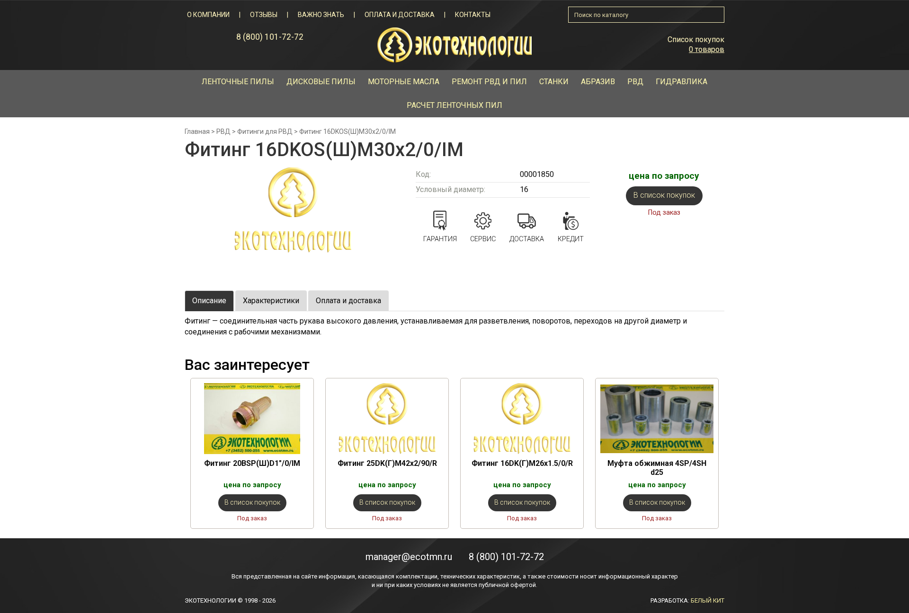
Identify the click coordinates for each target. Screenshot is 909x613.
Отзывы (263, 14)
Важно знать (321, 14)
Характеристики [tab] (271, 300)
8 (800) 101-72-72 (269, 37)
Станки (554, 81)
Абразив (598, 81)
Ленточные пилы (238, 81)
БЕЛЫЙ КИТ (707, 600)
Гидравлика (681, 81)
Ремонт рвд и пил (489, 81)
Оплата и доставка (400, 14)
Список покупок (696, 39)
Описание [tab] (209, 300)
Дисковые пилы (321, 81)
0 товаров (706, 49)
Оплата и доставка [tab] (348, 300)
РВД (635, 81)
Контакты (472, 14)
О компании (208, 14)
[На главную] (454, 44)
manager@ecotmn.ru (408, 556)
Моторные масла (403, 81)
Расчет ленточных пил (454, 105)
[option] (252, 453)
